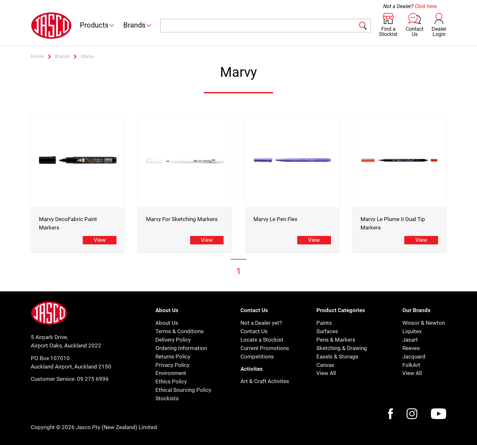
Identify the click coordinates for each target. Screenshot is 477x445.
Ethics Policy (171, 381)
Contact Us (254, 331)
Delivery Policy (173, 339)
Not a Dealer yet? (261, 323)
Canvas (325, 365)
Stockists (167, 398)
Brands (134, 25)
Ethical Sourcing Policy (183, 390)
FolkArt (411, 365)
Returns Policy (172, 356)
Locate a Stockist (261, 339)
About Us (166, 323)
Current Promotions (264, 348)
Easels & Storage (337, 356)
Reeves (411, 348)
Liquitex (412, 331)
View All (326, 373)
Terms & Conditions (179, 331)
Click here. (426, 6)
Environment (170, 373)
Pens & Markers (335, 339)
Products (94, 25)
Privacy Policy (172, 365)
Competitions (257, 356)
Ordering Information (181, 348)
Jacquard (413, 356)
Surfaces (327, 331)
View (100, 240)
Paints (324, 323)
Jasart (410, 339)
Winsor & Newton (423, 323)
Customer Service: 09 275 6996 (70, 379)
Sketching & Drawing (341, 348)
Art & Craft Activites (264, 381)
